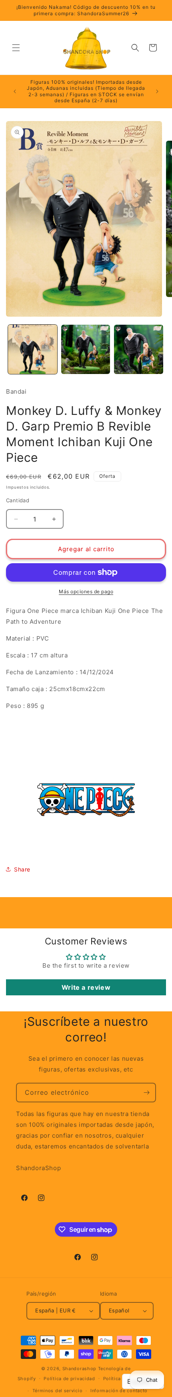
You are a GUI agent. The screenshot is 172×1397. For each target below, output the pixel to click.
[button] (16, 48)
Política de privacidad (69, 1378)
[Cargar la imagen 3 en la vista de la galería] (138, 349)
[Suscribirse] (146, 1092)
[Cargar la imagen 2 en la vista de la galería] (85, 349)
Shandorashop (79, 1368)
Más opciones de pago (86, 591)
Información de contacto (119, 1390)
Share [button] (22, 869)
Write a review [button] (86, 987)
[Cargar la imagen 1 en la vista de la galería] (32, 349)
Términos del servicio (57, 1390)
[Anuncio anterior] (15, 91)
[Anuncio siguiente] (157, 91)
